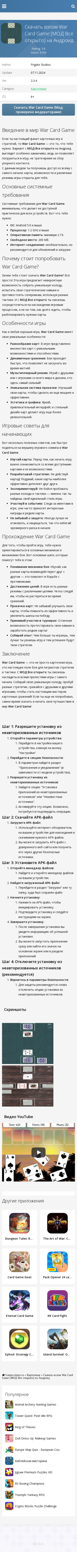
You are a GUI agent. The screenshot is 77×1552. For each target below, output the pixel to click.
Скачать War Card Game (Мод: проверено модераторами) (38, 109)
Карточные (38, 89)
